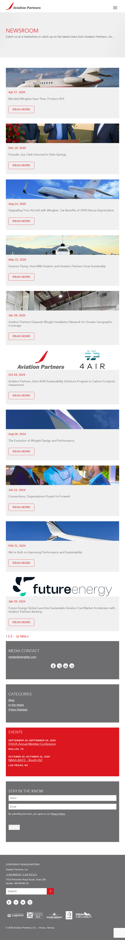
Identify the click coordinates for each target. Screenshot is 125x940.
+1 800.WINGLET (13, 875)
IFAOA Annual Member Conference (32, 744)
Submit (14, 827)
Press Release (18, 709)
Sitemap (50, 928)
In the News (16, 705)
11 (17, 636)
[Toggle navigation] (115, 7)
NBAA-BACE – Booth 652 (25, 760)
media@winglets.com (22, 657)
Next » (24, 636)
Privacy (42, 928)
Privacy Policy (58, 814)
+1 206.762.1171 (29, 875)
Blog (11, 700)
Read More (21, 109)
